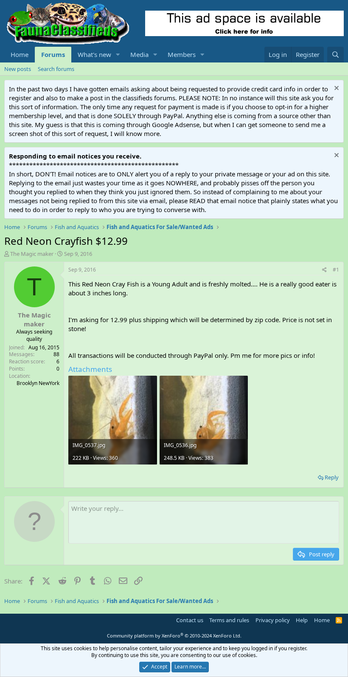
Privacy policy (272, 620)
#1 (336, 269)
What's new (94, 54)
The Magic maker (31, 254)
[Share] (324, 270)
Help (302, 620)
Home (19, 54)
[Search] (335, 54)
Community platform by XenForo (174, 635)
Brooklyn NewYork (38, 383)
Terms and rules (229, 620)
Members (182, 54)
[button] (118, 54)
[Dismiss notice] (335, 89)
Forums (53, 54)
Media (139, 54)
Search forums (56, 69)
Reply (332, 477)
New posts (17, 69)
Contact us (189, 620)
